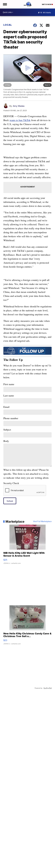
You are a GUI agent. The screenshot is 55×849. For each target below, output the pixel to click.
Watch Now (47, 4)
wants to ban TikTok (19, 120)
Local (7, 24)
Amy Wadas (19, 106)
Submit (10, 500)
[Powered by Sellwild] (47, 688)
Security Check (11, 483)
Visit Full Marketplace (42, 522)
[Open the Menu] (4, 4)
